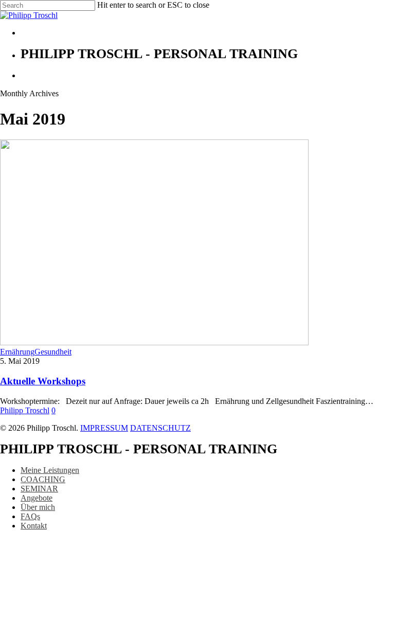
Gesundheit (52, 351)
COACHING (43, 479)
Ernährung (17, 351)
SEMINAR (39, 488)
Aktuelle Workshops (42, 381)
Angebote (36, 497)
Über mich (38, 507)
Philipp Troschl (24, 410)
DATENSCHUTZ (160, 427)
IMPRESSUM (104, 427)
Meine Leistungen (50, 470)
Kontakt (34, 525)
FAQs (30, 516)
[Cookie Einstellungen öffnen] (77, 613)
